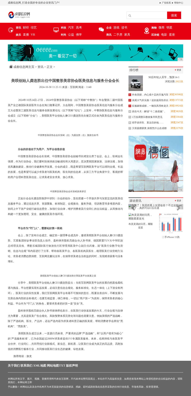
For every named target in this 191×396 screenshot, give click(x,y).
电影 (164, 34)
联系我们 (26, 365)
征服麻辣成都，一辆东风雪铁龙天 (148, 105)
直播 (26, 34)
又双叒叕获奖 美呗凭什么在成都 (148, 128)
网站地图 (53, 365)
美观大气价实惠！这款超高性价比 (148, 100)
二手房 (117, 34)
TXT (62, 365)
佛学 (79, 34)
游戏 (116, 27)
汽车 (71, 27)
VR (33, 34)
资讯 (40, 66)
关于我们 (14, 365)
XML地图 (39, 365)
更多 (177, 69)
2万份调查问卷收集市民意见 (145, 117)
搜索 (174, 15)
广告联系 (166, 2)
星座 (172, 34)
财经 (26, 27)
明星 (169, 27)
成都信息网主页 (23, 66)
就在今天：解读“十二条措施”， (147, 111)
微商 (162, 27)
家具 (127, 34)
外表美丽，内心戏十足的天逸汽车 (148, 94)
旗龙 (29, 356)
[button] (133, 206)
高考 (79, 27)
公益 (71, 34)
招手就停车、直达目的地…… (146, 122)
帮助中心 (178, 2)
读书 (124, 27)
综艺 (34, 27)
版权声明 (72, 365)
